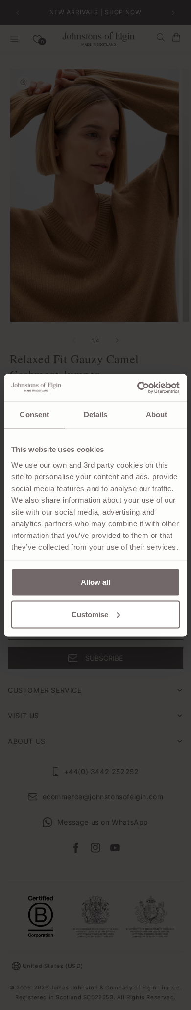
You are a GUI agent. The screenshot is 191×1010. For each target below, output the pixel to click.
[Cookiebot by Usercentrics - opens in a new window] (137, 387)
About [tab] (156, 414)
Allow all (95, 582)
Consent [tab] (34, 414)
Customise (90, 614)
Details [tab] (96, 414)
